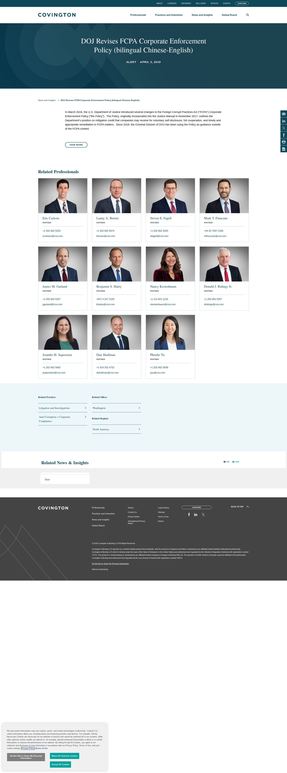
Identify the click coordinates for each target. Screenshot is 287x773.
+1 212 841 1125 (159, 299)
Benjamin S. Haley (109, 286)
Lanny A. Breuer (107, 218)
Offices (214, 3)
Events (226, 3)
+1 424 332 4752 (105, 367)
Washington (99, 408)
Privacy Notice (133, 517)
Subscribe (242, 3)
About (160, 3)
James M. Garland (55, 286)
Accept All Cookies (60, 764)
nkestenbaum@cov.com (163, 304)
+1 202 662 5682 (52, 367)
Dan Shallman (105, 355)
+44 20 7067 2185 (213, 231)
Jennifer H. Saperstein (57, 355)
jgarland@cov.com (52, 304)
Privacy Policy (28, 748)
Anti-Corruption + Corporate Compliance (54, 419)
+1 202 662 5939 (159, 367)
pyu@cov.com (157, 372)
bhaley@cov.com (105, 304)
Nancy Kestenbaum (163, 286)
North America (101, 429)
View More (76, 145)
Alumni (130, 508)
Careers (172, 3)
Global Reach (98, 525)
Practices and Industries (103, 513)
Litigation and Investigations (54, 408)
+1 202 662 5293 (159, 231)
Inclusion (201, 3)
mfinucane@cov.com (215, 236)
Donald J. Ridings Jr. (218, 286)
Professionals (98, 507)
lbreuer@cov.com (105, 236)
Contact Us (132, 512)
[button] (226, 462)
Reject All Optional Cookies (65, 756)
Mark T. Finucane (216, 218)
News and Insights (46, 100)
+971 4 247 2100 (105, 299)
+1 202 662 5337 (52, 299)
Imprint (161, 521)
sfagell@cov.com (159, 236)
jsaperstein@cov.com (54, 372)
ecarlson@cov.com (53, 236)
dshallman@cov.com (107, 372)
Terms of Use (163, 517)
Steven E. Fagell (160, 218)
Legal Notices (163, 508)
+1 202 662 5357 (213, 299)
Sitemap (161, 512)
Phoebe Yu (157, 355)
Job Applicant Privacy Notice (136, 522)
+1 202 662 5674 (105, 231)
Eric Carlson (51, 218)
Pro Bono (186, 3)
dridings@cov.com (214, 304)
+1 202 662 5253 (52, 231)
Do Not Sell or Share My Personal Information (26, 757)
